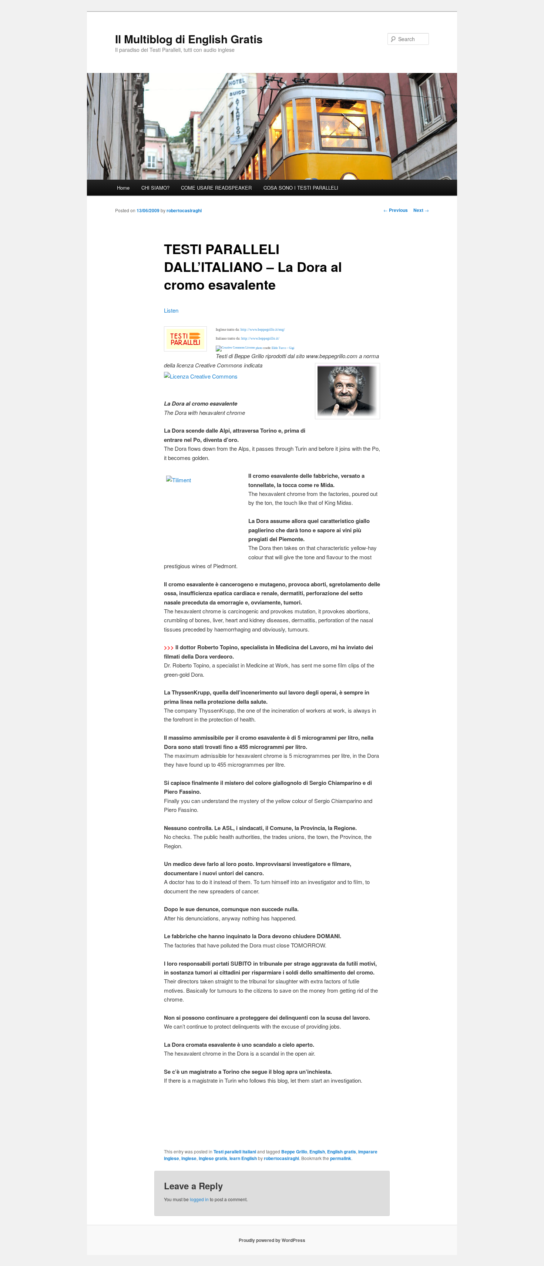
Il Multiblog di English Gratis (189, 39)
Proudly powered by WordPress (272, 1240)
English (317, 1151)
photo (259, 348)
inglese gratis (213, 1158)
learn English (243, 1158)
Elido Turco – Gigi (283, 348)
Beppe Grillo (294, 1151)
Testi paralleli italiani (235, 1151)
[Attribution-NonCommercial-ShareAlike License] (235, 348)
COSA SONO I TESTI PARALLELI (300, 187)
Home (123, 187)
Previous (395, 210)
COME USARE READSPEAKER (216, 187)
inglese (189, 1158)
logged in (199, 1199)
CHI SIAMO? (155, 187)
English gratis (341, 1151)
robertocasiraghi (184, 210)
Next (421, 210)
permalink (340, 1158)
